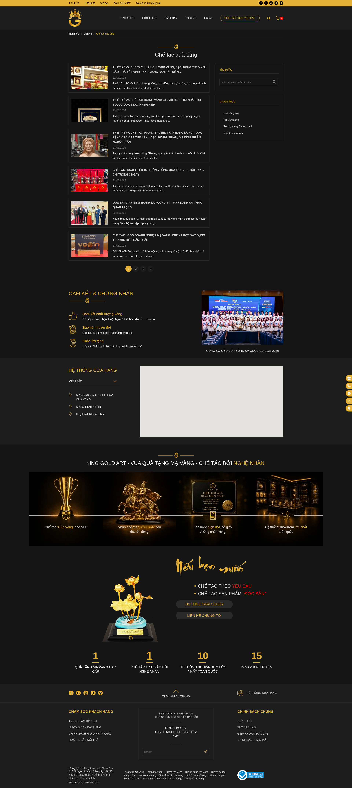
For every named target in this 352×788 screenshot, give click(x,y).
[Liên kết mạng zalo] (349, 401)
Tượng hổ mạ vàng (193, 778)
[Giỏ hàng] (278, 18)
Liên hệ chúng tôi (204, 615)
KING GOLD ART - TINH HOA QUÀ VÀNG (94, 397)
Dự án (208, 18)
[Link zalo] (266, 3)
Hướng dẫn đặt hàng (85, 727)
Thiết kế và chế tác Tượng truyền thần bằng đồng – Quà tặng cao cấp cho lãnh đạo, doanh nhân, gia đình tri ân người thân (157, 137)
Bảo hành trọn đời (96, 327)
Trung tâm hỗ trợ (83, 721)
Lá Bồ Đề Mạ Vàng (196, 775)
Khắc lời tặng (93, 341)
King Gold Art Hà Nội (88, 406)
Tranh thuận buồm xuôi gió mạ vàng (162, 778)
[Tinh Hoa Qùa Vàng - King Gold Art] (75, 18)
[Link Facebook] (261, 3)
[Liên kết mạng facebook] (349, 393)
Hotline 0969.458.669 (204, 604)
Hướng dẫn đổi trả (83, 739)
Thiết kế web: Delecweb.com (84, 782)
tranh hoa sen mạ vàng (144, 775)
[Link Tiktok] (276, 3)
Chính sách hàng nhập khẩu (90, 733)
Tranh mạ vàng (154, 772)
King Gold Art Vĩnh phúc (90, 414)
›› (150, 268)
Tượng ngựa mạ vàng (196, 772)
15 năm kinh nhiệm (256, 667)
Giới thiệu (149, 18)
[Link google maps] (281, 3)
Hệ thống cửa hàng (262, 692)
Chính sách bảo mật (252, 739)
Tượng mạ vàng (173, 772)
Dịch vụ (191, 18)
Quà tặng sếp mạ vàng (171, 775)
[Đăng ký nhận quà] (349, 378)
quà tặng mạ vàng (134, 772)
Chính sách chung (255, 711)
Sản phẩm (171, 18)
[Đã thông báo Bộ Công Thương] (260, 775)
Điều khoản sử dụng (253, 733)
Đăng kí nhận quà (148, 3)
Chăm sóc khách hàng (91, 711)
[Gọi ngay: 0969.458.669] (349, 386)
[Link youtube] (271, 3)
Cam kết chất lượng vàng (102, 314)
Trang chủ (126, 18)
